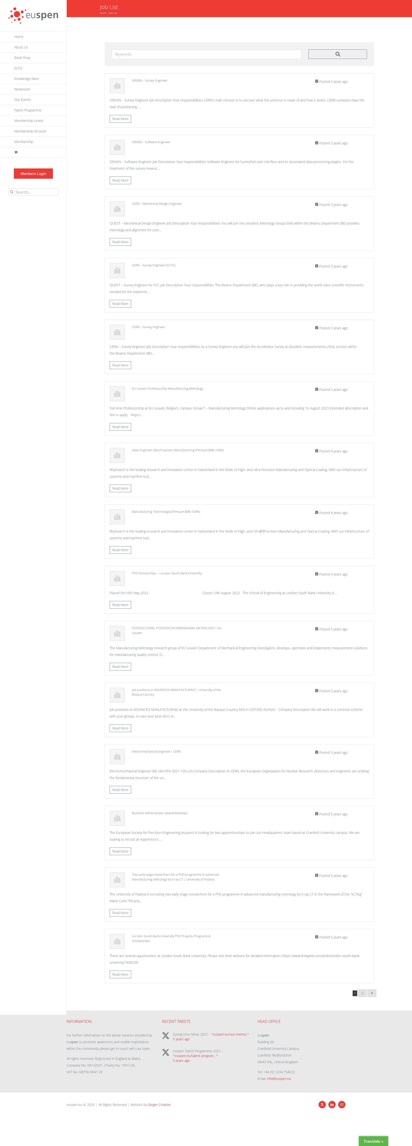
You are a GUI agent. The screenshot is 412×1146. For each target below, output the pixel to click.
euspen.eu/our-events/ (230, 1034)
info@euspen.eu (279, 1078)
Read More (120, 118)
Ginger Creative (159, 1104)
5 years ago (181, 1039)
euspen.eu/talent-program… (195, 1055)
